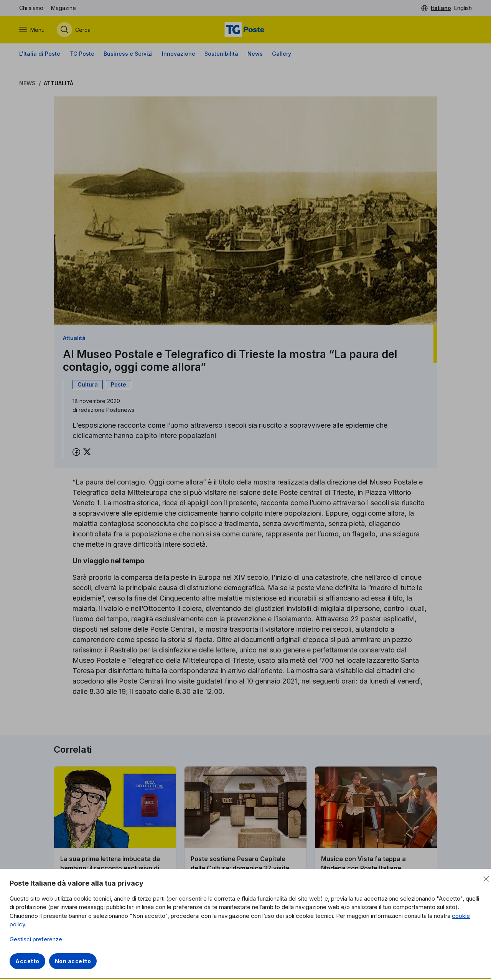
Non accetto (73, 961)
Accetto (27, 961)
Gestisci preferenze (36, 939)
